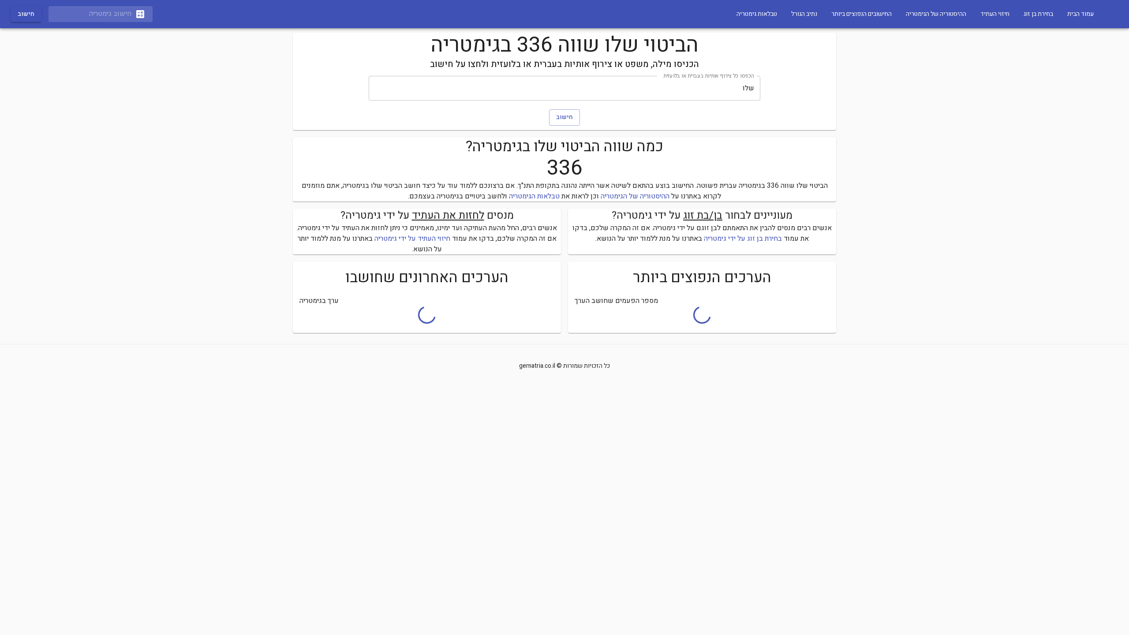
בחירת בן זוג (1038, 14)
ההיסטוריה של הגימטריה (936, 14)
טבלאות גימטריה (756, 14)
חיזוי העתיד (994, 14)
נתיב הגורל (804, 14)
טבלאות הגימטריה (534, 196)
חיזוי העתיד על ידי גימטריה (412, 238)
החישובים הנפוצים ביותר (861, 14)
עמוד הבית (1080, 14)
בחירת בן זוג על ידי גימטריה (743, 238)
